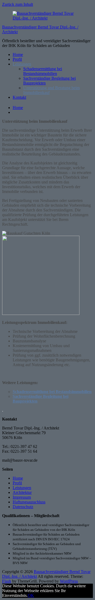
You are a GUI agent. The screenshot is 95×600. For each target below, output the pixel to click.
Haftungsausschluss (29, 502)
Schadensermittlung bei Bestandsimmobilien (42, 71)
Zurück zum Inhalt (17, 4)
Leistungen (22, 64)
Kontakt (19, 97)
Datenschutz (23, 506)
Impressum (22, 497)
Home (18, 54)
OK (31, 595)
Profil (17, 59)
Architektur (22, 492)
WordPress (69, 581)
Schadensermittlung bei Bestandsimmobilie (51, 391)
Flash (6, 581)
